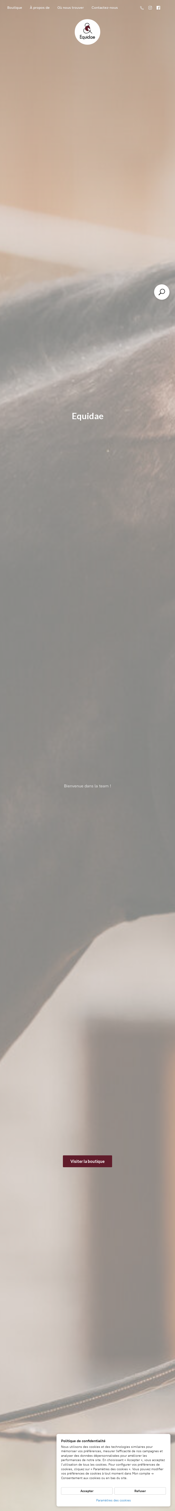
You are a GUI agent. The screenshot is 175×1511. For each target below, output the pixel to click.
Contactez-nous (105, 7)
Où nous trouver (70, 7)
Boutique (14, 7)
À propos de (40, 7)
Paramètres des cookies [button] (113, 1500)
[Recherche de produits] (162, 292)
